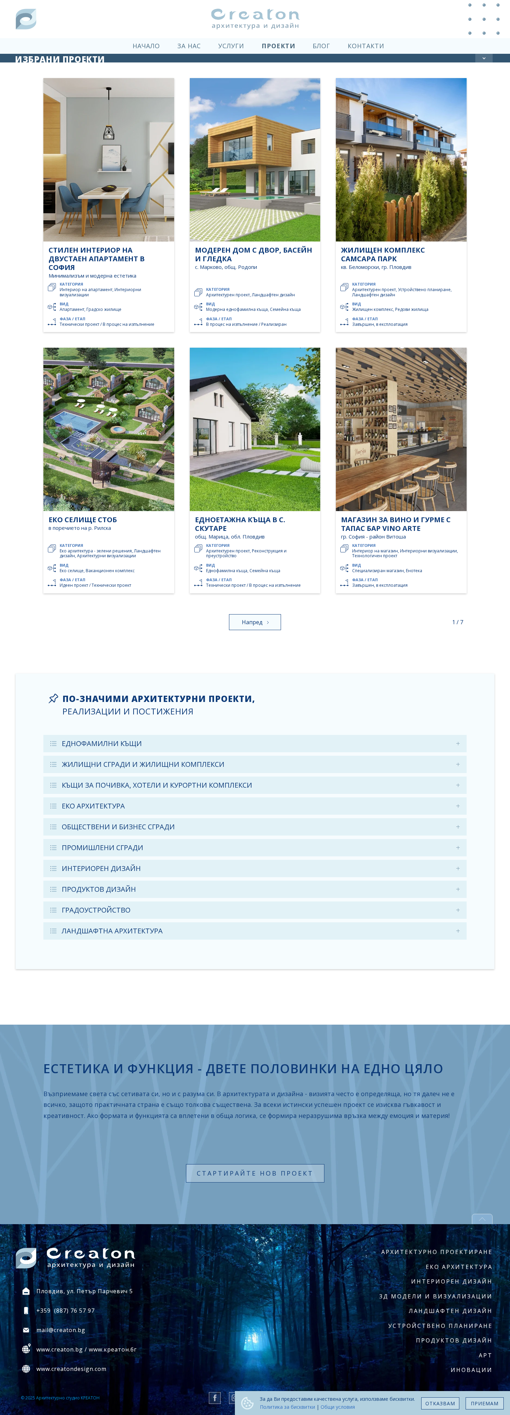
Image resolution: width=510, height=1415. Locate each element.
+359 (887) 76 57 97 (65, 1310)
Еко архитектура (459, 1267)
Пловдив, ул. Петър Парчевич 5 (84, 1291)
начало (146, 46)
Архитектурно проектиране (437, 1252)
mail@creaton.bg (60, 1330)
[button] (484, 58)
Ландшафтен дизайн (451, 1311)
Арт (486, 1355)
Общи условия (338, 1407)
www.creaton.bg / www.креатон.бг (86, 1349)
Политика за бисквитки (287, 1407)
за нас (189, 46)
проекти (278, 46)
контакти (366, 46)
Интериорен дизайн (452, 1281)
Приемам (485, 1403)
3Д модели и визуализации (436, 1296)
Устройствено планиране (440, 1326)
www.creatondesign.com (71, 1369)
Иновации (472, 1370)
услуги (231, 46)
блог (321, 46)
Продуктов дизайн (454, 1340)
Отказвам (440, 1403)
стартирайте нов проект (255, 1173)
